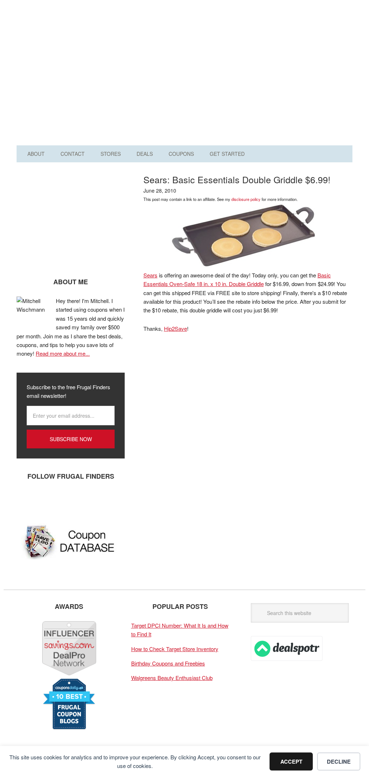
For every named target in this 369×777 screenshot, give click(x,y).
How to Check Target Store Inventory (174, 649)
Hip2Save (175, 328)
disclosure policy (246, 199)
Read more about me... (63, 353)
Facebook (26, 500)
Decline (339, 761)
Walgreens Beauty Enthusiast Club (172, 677)
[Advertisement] (251, 75)
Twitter (47, 500)
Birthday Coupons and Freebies (168, 663)
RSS (90, 500)
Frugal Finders (61, 41)
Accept (291, 761)
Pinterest (69, 500)
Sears (150, 275)
